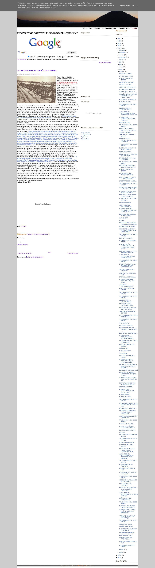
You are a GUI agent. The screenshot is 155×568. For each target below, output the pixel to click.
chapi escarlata (85, 132)
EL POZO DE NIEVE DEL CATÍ (128, 370)
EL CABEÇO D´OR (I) (125, 535)
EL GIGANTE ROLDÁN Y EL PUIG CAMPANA (127, 148)
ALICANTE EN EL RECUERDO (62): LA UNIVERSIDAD (126, 391)
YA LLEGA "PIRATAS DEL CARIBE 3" (126, 270)
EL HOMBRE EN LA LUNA (127, 430)
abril (120, 69)
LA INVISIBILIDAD (124, 122)
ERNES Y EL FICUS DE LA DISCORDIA (127, 158)
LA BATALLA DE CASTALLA (127, 277)
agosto (121, 59)
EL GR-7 (121, 220)
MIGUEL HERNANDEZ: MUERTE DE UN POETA (127, 129)
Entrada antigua (73, 253)
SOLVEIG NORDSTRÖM (126, 442)
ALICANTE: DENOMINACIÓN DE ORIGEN (128, 416)
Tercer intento (123, 353)
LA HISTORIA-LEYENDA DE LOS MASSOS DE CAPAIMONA (127, 412)
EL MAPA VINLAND (125, 102)
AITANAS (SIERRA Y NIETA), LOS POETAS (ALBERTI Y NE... (128, 379)
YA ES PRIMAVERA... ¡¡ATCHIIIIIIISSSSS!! (126, 304)
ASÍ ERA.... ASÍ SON (125, 84)
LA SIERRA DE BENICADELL (127, 181)
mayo (121, 67)
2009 (119, 43)
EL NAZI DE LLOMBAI (125, 238)
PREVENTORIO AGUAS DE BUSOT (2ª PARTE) (127, 191)
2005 (119, 557)
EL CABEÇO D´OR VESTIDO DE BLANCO (128, 529)
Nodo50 (23, 226)
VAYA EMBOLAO (124, 323)
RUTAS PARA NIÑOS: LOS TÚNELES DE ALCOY (127, 383)
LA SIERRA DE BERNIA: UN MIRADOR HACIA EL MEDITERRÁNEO (127, 265)
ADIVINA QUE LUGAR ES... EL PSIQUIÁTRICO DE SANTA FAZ (128, 404)
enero (121, 552)
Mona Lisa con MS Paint (126, 82)
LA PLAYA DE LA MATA (126, 76)
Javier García (90, 566)
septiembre (122, 57)
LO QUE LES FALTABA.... (126, 423)
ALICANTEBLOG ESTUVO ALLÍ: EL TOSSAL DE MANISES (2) (127, 511)
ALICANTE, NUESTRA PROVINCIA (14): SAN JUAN (126, 281)
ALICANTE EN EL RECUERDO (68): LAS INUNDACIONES (127, 256)
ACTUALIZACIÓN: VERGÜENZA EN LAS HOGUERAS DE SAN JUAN (126, 246)
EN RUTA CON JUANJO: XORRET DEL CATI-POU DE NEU (127, 374)
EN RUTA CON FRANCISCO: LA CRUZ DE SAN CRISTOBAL (128, 489)
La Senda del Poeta (125, 202)
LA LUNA (122, 432)
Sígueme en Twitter (105, 62)
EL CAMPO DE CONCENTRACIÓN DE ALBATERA (37, 70)
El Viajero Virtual (86, 135)
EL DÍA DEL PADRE (125, 351)
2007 (119, 48)
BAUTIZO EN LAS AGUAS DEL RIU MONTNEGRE (127, 166)
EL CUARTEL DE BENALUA (127, 99)
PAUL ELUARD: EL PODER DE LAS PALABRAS (127, 178)
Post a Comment (22, 245)
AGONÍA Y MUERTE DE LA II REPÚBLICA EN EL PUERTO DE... (128, 95)
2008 (119, 45)
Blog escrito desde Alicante (69, 566)
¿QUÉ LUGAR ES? (125, 132)
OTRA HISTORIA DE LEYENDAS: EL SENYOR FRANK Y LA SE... (127, 210)
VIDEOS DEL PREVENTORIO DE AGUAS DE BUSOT (128, 188)
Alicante (29, 234)
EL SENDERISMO (124, 394)
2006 (119, 555)
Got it (134, 5)
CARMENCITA (123, 218)
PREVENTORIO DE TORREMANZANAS (126, 174)
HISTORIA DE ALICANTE (41, 234)
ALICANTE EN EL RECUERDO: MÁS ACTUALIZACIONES (126, 337)
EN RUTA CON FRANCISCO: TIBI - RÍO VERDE (128, 308)
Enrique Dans (85, 139)
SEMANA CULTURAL (125, 73)
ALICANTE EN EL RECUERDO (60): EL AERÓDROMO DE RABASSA (126, 456)
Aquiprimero (84, 137)
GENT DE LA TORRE (125, 387)
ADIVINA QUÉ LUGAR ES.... (127, 91)
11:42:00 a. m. (36, 74)
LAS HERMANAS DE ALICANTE (125, 484)
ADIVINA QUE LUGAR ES (127, 89)
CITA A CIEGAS (123, 348)
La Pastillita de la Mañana (126, 532)
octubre (121, 55)
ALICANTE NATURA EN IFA (127, 87)
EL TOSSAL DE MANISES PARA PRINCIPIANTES (127, 506)
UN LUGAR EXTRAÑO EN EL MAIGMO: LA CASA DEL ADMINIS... (128, 366)
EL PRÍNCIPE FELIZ (125, 397)
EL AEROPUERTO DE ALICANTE (126, 465)
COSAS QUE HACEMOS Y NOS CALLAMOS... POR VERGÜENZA (127, 230)
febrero (121, 549)
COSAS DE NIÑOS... (125, 151)
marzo (121, 71)
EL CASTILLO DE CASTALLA (128, 333)
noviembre (122, 52)
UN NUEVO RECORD (125, 325)
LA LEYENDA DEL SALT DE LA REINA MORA (128, 341)
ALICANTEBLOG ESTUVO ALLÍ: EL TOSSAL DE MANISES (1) (127, 516)
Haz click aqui (21, 59)
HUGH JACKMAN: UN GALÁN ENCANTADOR (128, 154)
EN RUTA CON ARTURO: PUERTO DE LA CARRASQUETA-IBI (127, 450)
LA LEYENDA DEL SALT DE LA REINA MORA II (128, 316)
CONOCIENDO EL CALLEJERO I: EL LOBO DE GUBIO (127, 140)
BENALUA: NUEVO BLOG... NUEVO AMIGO (127, 214)
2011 (119, 38)
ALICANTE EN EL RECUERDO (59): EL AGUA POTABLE (128, 494)
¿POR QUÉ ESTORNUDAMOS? (126, 285)
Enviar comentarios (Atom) (34, 257)
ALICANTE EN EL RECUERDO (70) (125, 205)
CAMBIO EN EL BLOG (126, 526)
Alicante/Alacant (121, 31)
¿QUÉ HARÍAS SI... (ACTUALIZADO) (125, 300)
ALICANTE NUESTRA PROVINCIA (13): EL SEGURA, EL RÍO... (126, 361)
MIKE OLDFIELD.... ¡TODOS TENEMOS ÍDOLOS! (127, 251)
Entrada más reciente (25, 253)
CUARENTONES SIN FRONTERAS (125, 538)
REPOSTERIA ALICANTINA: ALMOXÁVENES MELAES (127, 223)
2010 (119, 41)
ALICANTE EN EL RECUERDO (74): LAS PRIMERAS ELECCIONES (128, 113)
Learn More (125, 5)
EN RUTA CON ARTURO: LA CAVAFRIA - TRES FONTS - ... (128, 329)
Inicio (49, 253)
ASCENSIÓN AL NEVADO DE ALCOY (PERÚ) (128, 480)
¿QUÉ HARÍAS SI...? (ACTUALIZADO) (125, 108)
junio (120, 64)
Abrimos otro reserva (125, 524)
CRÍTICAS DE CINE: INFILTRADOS (125, 499)
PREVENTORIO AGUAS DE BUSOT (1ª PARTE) (127, 195)
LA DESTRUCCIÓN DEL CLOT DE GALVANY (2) (127, 426)
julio (120, 62)
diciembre (122, 50)
